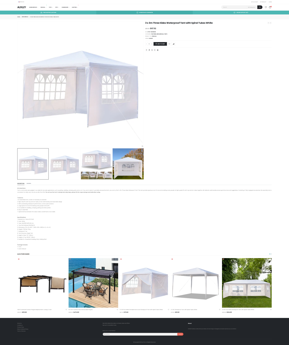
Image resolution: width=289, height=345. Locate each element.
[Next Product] (271, 23)
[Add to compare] (173, 44)
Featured (153, 34)
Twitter (149, 50)
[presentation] (19, 164)
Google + (155, 50)
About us (19, 323)
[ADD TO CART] (64, 260)
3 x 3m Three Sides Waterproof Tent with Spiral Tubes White (179, 23)
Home (18, 16)
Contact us (20, 325)
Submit (180, 334)
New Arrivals (25, 16)
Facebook (146, 50)
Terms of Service (21, 331)
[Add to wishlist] (169, 44)
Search (259, 7)
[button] (269, 254)
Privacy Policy (20, 327)
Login (270, 2)
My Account (254, 2)
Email (157, 50)
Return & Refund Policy (22, 329)
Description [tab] (20, 183)
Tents (165, 34)
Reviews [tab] (29, 183)
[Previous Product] (268, 23)
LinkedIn (152, 50)
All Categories (251, 7)
